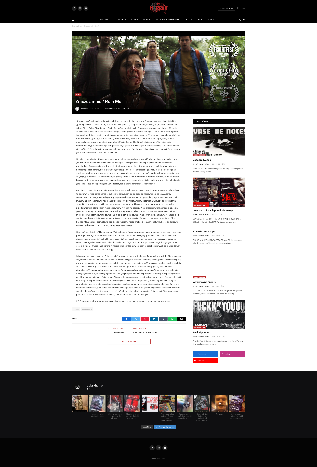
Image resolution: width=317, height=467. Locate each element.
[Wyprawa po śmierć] (219, 264)
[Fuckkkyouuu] (219, 314)
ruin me (76, 309)
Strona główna (77, 26)
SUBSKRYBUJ (226, 8)
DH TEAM (189, 20)
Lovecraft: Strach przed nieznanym (213, 210)
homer (85, 108)
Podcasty (121, 20)
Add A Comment (129, 341)
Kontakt (212, 20)
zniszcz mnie (87, 309)
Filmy (78, 95)
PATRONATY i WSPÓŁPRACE (168, 20)
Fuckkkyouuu (201, 332)
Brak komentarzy (111, 108)
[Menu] (73, 20)
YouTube (147, 20)
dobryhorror (79, 397)
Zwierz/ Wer (119, 332)
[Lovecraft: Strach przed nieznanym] (219, 192)
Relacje (134, 20)
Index (200, 20)
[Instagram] (86, 410)
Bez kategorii (199, 155)
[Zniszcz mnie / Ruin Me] (158, 72)
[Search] (244, 20)
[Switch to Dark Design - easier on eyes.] (240, 20)
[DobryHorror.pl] (158, 8)
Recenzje (104, 20)
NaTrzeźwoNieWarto (202, 164)
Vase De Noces (202, 159)
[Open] (80, 403)
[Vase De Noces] (219, 141)
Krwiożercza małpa (204, 231)
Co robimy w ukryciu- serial (145, 332)
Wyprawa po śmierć (204, 282)
